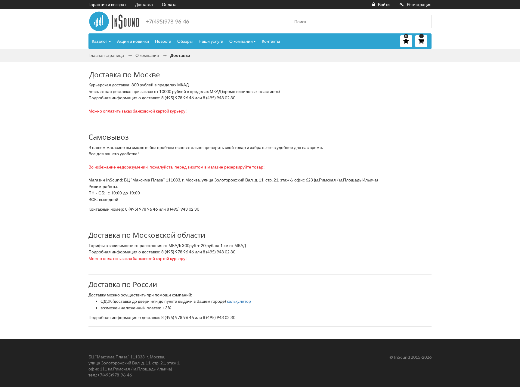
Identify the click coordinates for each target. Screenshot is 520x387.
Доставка (144, 4)
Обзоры (185, 41)
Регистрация (419, 4)
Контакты (271, 41)
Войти (384, 4)
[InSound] (114, 21)
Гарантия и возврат (107, 4)
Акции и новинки (133, 41)
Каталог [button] (100, 41)
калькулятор (239, 301)
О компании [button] (241, 41)
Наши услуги (211, 41)
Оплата (169, 4)
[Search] (424, 21)
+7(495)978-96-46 (167, 21)
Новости (163, 41)
